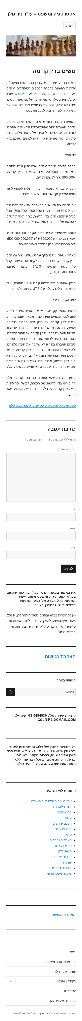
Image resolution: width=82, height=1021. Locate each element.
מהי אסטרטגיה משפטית (59, 962)
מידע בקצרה (63, 845)
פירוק (56, 94)
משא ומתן (65, 851)
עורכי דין (66, 862)
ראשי (72, 952)
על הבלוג (70, 991)
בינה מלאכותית (62, 806)
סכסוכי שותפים (61, 857)
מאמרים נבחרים (61, 840)
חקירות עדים (63, 829)
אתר (73, 547)
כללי (69, 834)
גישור (68, 818)
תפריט (69, 25)
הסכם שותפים (62, 823)
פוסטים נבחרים (61, 868)
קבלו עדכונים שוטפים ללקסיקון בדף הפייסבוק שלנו (42, 405)
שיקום (42, 94)
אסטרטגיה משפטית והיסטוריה (51, 801)
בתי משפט (64, 812)
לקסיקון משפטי (66, 981)
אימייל (72, 528)
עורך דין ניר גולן (65, 971)
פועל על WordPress (25, 1013)
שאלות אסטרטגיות (59, 873)
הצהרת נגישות (60, 656)
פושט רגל (21, 94)
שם (74, 509)
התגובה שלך (67, 449)
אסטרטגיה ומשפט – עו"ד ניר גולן (42, 13)
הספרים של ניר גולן (63, 1001)
